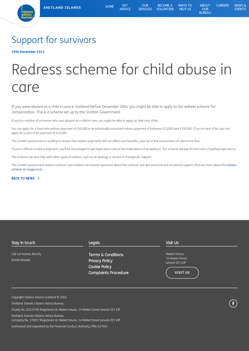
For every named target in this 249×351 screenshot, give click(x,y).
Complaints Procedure (109, 273)
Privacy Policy (100, 261)
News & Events (240, 7)
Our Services (145, 7)
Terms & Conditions (106, 255)
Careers (222, 5)
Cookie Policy (100, 267)
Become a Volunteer (165, 7)
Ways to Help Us (185, 7)
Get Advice (125, 7)
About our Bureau (205, 9)
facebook (233, 303)
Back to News (23, 178)
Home (109, 7)
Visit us (182, 273)
